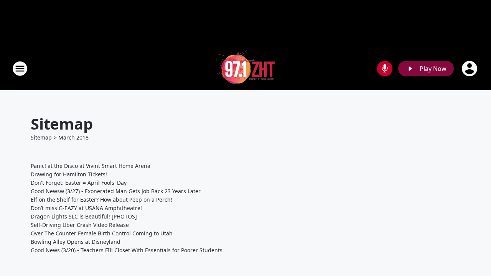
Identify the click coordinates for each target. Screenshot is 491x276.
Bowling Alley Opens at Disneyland (75, 241)
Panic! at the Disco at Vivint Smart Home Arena (90, 165)
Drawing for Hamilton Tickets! (69, 174)
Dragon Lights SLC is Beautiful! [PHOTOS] (84, 216)
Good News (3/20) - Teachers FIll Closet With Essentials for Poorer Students (126, 250)
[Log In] (470, 68)
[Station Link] (245, 68)
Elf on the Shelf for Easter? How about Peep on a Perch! (101, 199)
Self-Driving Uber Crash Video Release (80, 224)
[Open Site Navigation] (20, 68)
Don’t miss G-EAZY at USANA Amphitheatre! (86, 208)
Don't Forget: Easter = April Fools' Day (79, 182)
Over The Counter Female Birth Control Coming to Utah (102, 233)
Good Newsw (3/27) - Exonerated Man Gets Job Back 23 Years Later (116, 191)
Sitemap (41, 137)
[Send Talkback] (384, 68)
